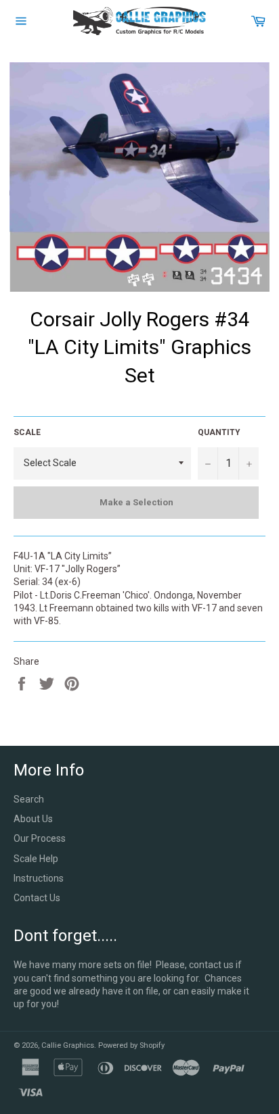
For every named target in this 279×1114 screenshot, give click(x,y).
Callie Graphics (67, 1045)
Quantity (219, 432)
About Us (33, 818)
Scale (27, 432)
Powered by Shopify (131, 1045)
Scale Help (36, 858)
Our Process (40, 838)
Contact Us (37, 897)
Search (29, 799)
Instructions (39, 878)
